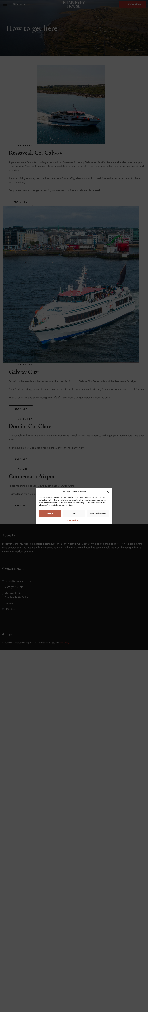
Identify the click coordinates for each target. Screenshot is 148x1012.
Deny (74, 513)
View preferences (97, 513)
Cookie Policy (72, 520)
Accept (50, 513)
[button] (107, 491)
